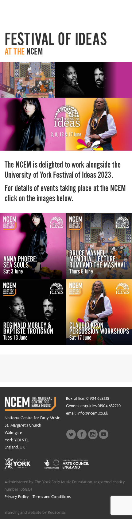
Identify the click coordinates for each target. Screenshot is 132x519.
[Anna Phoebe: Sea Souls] (33, 246)
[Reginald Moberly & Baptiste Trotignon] (33, 312)
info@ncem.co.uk (92, 413)
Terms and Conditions (52, 496)
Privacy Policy (17, 496)
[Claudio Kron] (99, 312)
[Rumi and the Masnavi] (99, 246)
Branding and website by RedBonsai (35, 512)
